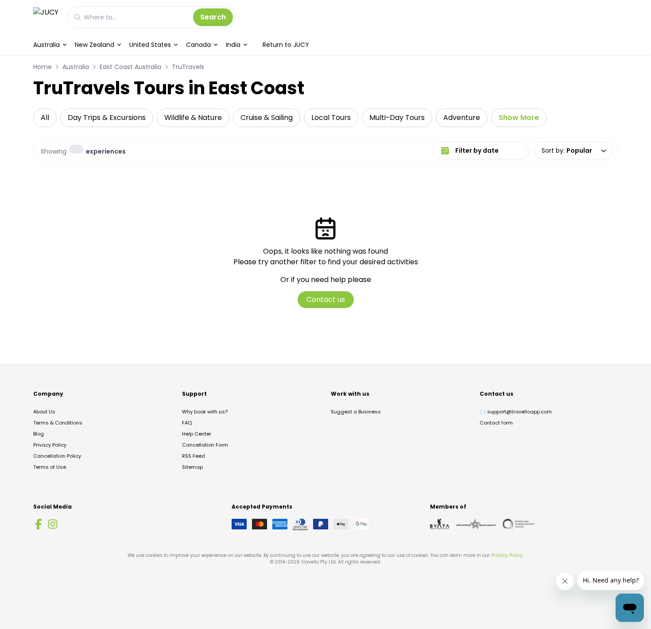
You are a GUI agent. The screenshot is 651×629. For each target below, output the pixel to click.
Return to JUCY (286, 44)
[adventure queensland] (476, 524)
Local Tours (331, 117)
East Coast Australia (130, 66)
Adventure (461, 117)
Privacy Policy (49, 444)
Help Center (196, 433)
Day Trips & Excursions (107, 117)
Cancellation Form (205, 444)
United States (150, 44)
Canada (198, 44)
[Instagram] (52, 524)
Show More (519, 117)
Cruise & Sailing (266, 117)
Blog (38, 433)
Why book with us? (205, 411)
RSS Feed (193, 455)
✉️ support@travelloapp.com (516, 411)
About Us (44, 411)
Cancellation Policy (57, 455)
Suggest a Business (356, 411)
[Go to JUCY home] (45, 17)
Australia (46, 44)
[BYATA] (439, 524)
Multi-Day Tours (397, 117)
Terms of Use (49, 467)
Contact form (496, 422)
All (45, 117)
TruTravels (188, 66)
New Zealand (94, 44)
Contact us (325, 299)
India (233, 44)
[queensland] (519, 524)
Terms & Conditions (57, 422)
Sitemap (192, 467)
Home (42, 66)
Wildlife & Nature (193, 117)
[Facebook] (38, 524)
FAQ (187, 422)
